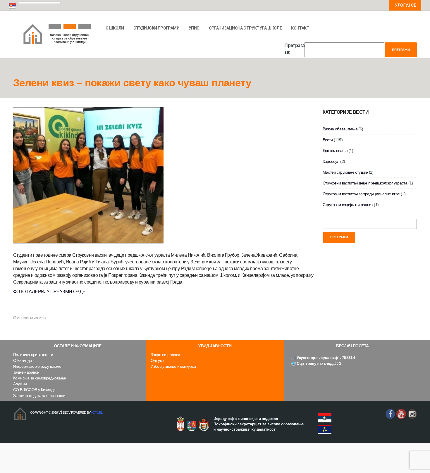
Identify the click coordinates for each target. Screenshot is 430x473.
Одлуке (157, 360)
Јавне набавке (26, 372)
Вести (328, 139)
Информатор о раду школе (37, 366)
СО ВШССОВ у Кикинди (34, 389)
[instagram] (412, 414)
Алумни (20, 383)
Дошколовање (335, 150)
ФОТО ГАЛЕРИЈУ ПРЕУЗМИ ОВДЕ (49, 291)
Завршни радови (165, 354)
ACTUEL (96, 412)
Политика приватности (33, 354)
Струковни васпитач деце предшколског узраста (365, 183)
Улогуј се (405, 5)
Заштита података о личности (39, 395)
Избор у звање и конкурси (173, 366)
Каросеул (331, 161)
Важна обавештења (340, 129)
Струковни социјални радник (348, 204)
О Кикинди (22, 360)
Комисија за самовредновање (39, 378)
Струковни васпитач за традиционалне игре (361, 193)
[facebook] (390, 414)
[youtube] (401, 414)
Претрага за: (294, 49)
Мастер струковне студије (345, 172)
